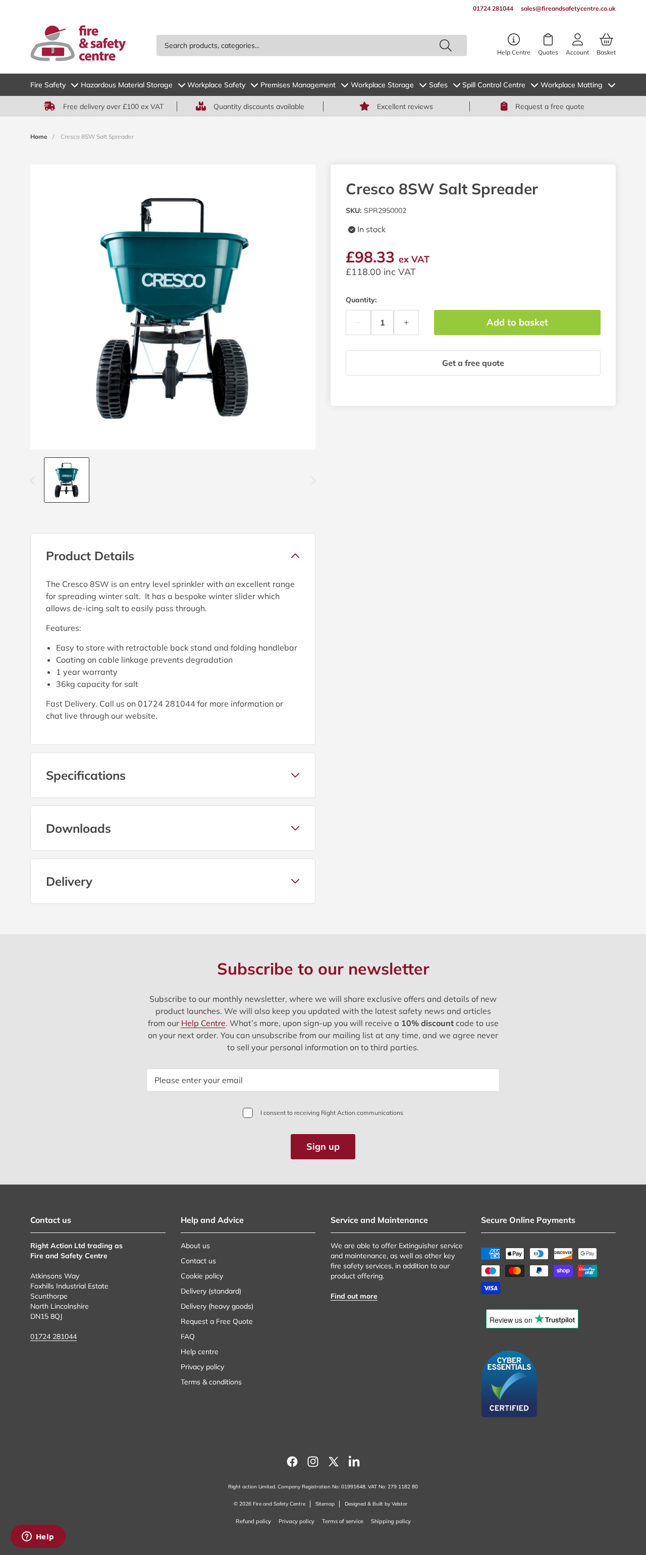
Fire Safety (48, 84)
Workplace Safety (216, 84)
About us (195, 1245)
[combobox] (311, 45)
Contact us (198, 1260)
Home (38, 136)
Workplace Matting (572, 84)
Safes (438, 84)
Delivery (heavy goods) (217, 1306)
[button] (173, 556)
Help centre (200, 1351)
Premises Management (298, 84)
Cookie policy (202, 1275)
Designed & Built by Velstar (376, 1503)
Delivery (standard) (211, 1291)
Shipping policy (391, 1521)
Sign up (323, 1146)
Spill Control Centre (493, 84)
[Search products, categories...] (446, 45)
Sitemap (325, 1503)
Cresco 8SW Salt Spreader (97, 136)
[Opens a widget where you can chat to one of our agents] (38, 1537)
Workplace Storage (382, 84)
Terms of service (342, 1521)
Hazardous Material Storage (127, 84)
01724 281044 (53, 1336)
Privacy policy (202, 1366)
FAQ (188, 1336)
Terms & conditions (211, 1381)
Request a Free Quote (217, 1321)
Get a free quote (473, 363)
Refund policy (253, 1521)
